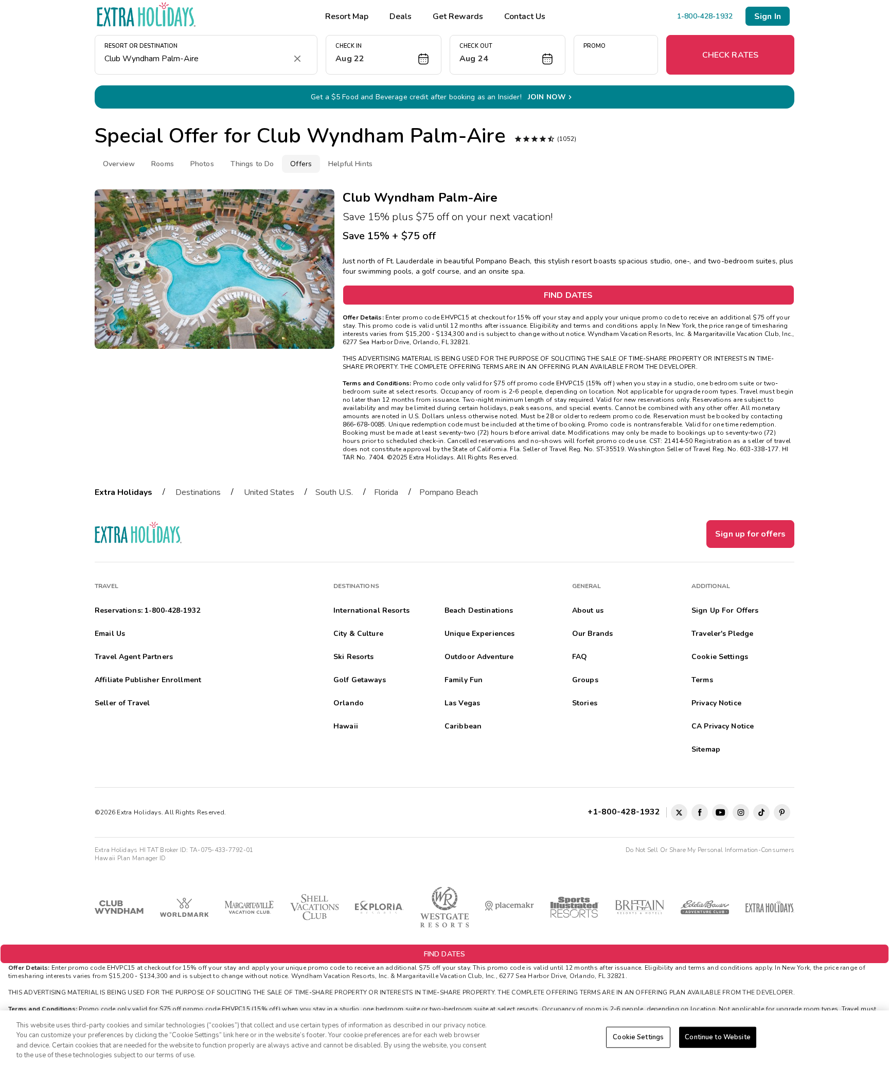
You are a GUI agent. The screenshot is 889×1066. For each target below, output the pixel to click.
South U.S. (334, 492)
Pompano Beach (448, 492)
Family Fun (463, 680)
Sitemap (705, 749)
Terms (702, 680)
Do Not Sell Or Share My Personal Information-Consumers (710, 850)
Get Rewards (458, 16)
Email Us (110, 633)
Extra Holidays (123, 492)
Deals (400, 16)
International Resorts (371, 610)
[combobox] (195, 58)
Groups (585, 680)
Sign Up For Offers (725, 610)
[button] (383, 55)
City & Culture (358, 633)
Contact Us (524, 16)
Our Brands (592, 633)
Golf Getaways (359, 680)
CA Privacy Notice (722, 726)
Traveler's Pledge (722, 633)
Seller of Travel (122, 703)
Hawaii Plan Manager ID (130, 858)
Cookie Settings (638, 1037)
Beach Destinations (478, 610)
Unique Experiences (479, 633)
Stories (584, 703)
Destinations (198, 492)
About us (587, 610)
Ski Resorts (353, 657)
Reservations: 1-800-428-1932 (147, 610)
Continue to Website (717, 1037)
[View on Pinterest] (782, 812)
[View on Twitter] (679, 812)
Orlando (348, 703)
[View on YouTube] (720, 812)
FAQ (579, 657)
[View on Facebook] (699, 812)
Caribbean (463, 726)
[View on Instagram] (741, 812)
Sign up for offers (750, 534)
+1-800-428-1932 (626, 812)
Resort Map (346, 16)
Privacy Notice (716, 703)
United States (269, 492)
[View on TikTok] (761, 812)
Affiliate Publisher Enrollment (148, 680)
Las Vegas (462, 703)
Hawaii (345, 726)
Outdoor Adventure (478, 657)
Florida (386, 492)
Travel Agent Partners (134, 657)
